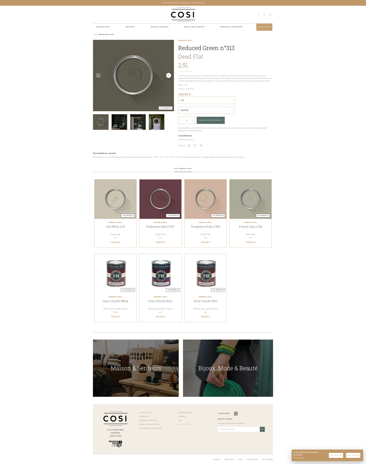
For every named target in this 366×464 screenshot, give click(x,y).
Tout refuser (336, 455)
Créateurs (144, 416)
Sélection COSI (146, 412)
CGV (240, 459)
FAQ (180, 420)
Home (95, 34)
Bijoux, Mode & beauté (149, 424)
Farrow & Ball (185, 40)
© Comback (268, 459)
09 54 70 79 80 (115, 436)
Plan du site (252, 459)
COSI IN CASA (184, 424)
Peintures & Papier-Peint (150, 428)
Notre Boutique (186, 412)
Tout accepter (353, 455)
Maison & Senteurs (148, 420)
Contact (182, 416)
